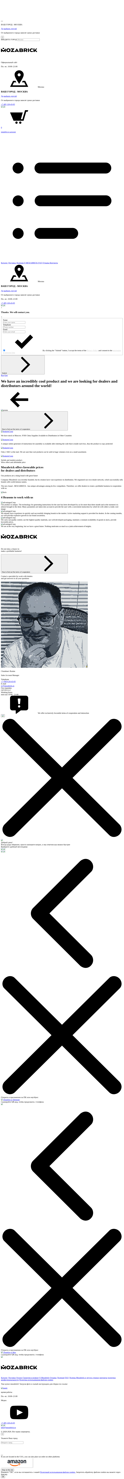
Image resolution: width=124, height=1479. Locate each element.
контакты (103, 1378)
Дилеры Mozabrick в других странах (84, 1378)
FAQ (40, 263)
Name (5, 320)
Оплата (19, 1378)
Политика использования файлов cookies (36, 1380)
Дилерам (20, 263)
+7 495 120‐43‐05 (8, 104)
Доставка (12, 263)
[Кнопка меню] (4, 139)
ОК (3, 1477)
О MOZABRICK (31, 263)
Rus (2, 375)
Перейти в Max (9, 1352)
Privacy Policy (92, 350)
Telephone (7, 325)
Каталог (4, 1378)
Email (5, 329)
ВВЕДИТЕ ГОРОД (9, 40)
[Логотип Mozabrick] (19, 58)
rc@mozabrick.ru (7, 686)
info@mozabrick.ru (8, 1428)
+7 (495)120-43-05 (8, 682)
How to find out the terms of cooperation (16, 429)
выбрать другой (10, 29)
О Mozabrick (44, 1378)
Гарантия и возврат (31, 1378)
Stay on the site (7, 1470)
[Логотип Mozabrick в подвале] (19, 1376)
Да (2, 29)
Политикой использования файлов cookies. (58, 1472)
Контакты (54, 263)
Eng (6, 375)
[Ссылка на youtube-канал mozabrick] (19, 1421)
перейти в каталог (8, 132)
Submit (4, 373)
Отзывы (46, 263)
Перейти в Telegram (11, 1100)
